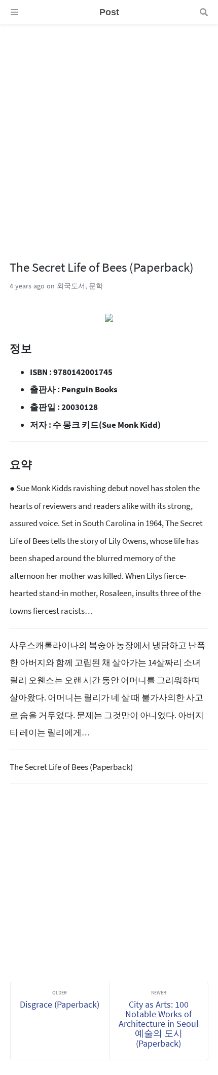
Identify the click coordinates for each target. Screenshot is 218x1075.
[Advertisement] (109, 133)
